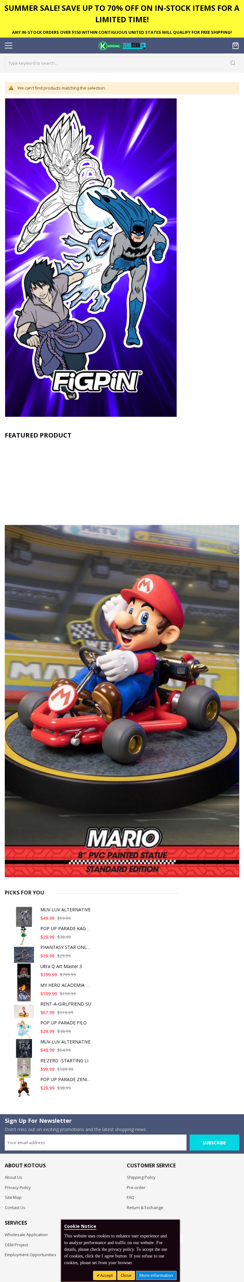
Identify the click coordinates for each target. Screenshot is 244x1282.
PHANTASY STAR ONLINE (67, 947)
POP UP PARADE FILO (63, 1023)
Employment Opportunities (30, 1254)
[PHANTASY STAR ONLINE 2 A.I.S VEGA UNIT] (25, 957)
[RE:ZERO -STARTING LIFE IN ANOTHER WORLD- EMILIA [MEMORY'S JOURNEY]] (25, 1070)
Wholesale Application (26, 1234)
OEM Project (16, 1245)
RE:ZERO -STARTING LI (64, 1061)
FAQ (130, 1197)
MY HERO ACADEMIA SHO (67, 985)
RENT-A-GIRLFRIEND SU (65, 1004)
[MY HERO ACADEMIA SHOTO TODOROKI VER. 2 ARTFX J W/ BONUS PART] (25, 995)
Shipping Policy (141, 1177)
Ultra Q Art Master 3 (61, 966)
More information (156, 1275)
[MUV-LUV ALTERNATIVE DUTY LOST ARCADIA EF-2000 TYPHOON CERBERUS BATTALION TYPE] (25, 919)
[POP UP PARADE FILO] (25, 1032)
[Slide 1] (122, 660)
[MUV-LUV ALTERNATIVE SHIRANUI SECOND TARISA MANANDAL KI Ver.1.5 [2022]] (25, 1051)
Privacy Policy (18, 1187)
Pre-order (136, 1187)
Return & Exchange (145, 1207)
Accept (106, 1275)
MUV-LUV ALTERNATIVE (65, 910)
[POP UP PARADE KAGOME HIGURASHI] (25, 938)
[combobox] (122, 63)
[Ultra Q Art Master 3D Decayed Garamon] (25, 976)
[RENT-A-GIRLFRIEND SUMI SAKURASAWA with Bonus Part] (25, 1014)
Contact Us (15, 1207)
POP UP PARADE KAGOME (68, 928)
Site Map (13, 1197)
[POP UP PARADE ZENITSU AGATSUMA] (25, 1089)
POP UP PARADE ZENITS (66, 1079)
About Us (13, 1177)
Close (126, 1275)
